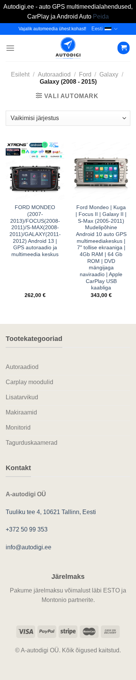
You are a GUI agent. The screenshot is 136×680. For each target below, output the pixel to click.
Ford (85, 74)
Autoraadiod (54, 74)
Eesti (97, 28)
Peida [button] (101, 16)
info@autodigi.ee (28, 547)
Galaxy (108, 74)
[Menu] (10, 48)
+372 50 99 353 (27, 529)
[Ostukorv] (123, 48)
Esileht (20, 74)
